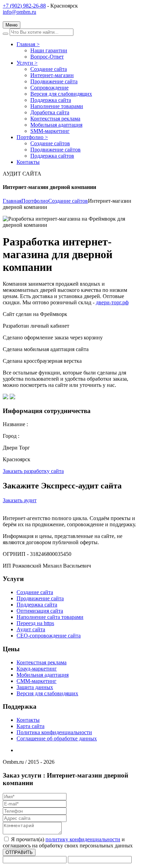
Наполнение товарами (56, 106)
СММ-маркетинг (37, 681)
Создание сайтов (50, 143)
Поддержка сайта (50, 100)
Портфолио (32, 137)
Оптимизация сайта (40, 611)
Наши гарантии (48, 50)
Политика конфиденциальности (54, 732)
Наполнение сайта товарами (50, 617)
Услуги (27, 63)
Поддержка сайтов (52, 156)
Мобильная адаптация (56, 125)
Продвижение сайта (54, 81)
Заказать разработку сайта (33, 471)
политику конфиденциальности (82, 839)
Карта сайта (30, 726)
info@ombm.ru (19, 12)
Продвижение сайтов (55, 149)
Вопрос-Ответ (47, 57)
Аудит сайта (31, 629)
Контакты (28, 162)
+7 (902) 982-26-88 (24, 6)
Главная (28, 44)
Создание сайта (48, 69)
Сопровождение (49, 88)
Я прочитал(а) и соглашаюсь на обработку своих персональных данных (68, 842)
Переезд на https (35, 623)
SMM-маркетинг (50, 131)
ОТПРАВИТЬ (19, 852)
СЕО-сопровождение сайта (49, 635)
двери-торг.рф (112, 302)
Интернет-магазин (52, 75)
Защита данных (35, 687)
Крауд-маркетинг (37, 669)
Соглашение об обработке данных (57, 738)
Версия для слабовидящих (61, 94)
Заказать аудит (20, 500)
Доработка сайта (49, 112)
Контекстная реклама (55, 119)
